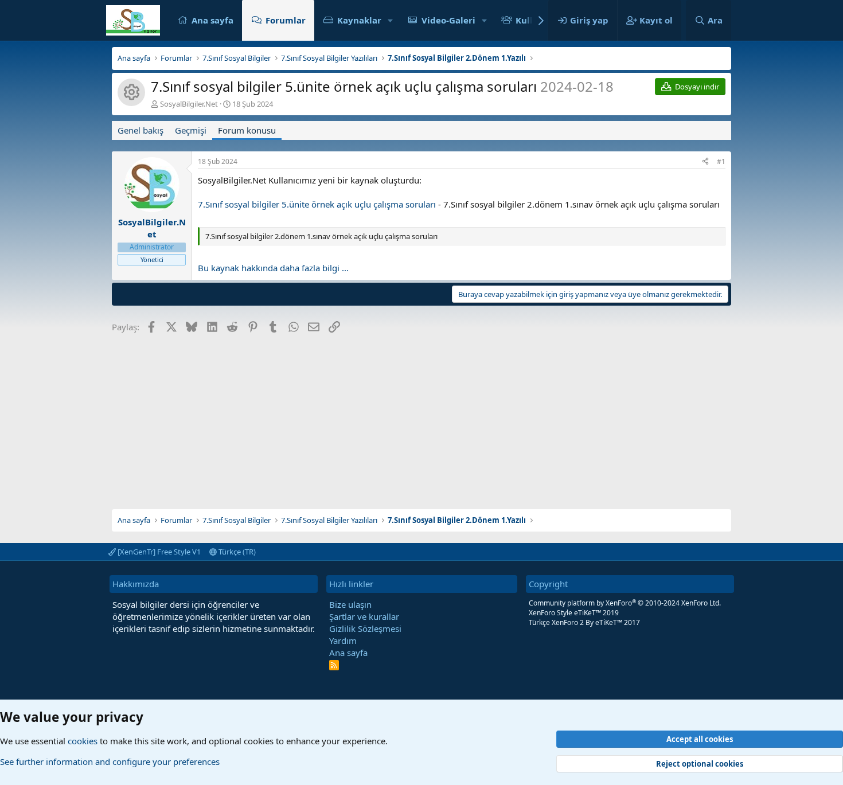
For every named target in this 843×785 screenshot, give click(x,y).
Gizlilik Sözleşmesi (365, 628)
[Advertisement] (421, 417)
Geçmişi (190, 130)
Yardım (343, 640)
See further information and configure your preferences (110, 761)
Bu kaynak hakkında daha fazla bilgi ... (273, 268)
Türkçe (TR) (236, 551)
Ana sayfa (212, 20)
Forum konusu (247, 130)
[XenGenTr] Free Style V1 (158, 551)
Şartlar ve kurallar (364, 616)
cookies (82, 741)
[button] (391, 20)
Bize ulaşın (350, 604)
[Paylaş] (705, 162)
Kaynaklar (359, 20)
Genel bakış (140, 130)
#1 (721, 161)
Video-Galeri (448, 20)
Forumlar (286, 20)
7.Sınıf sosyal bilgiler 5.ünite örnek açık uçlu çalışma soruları (317, 204)
